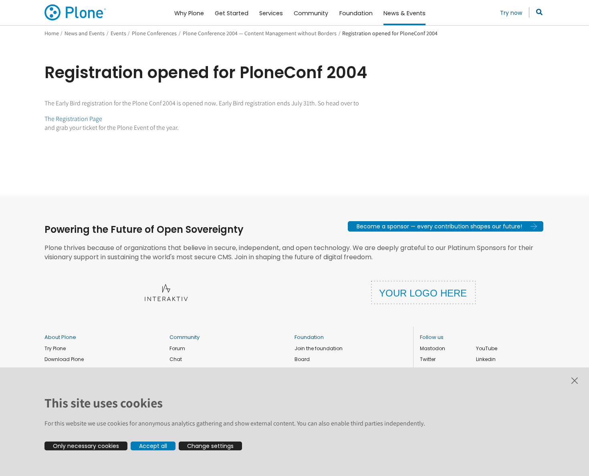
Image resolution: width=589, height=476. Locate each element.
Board (302, 359)
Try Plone (55, 348)
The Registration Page (73, 119)
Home (51, 33)
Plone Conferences (154, 33)
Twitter (428, 359)
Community (184, 337)
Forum (177, 348)
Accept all (153, 446)
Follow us (432, 337)
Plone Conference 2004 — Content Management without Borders (260, 33)
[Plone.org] (75, 12)
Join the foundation (318, 348)
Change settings (210, 446)
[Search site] (537, 12)
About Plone (60, 337)
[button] (445, 226)
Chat (175, 359)
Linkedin (486, 359)
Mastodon (432, 348)
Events (118, 33)
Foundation (309, 337)
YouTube (486, 348)
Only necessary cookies (86, 446)
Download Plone (64, 359)
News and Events (85, 33)
